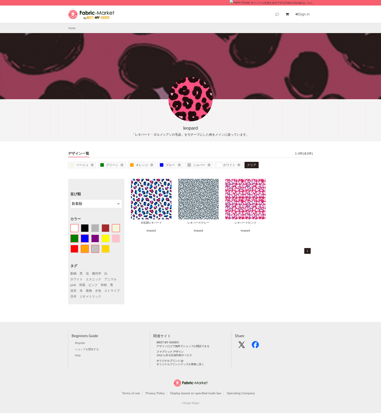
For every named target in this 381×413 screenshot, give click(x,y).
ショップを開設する (87, 349)
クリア (251, 165)
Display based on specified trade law (195, 393)
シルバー (199, 165)
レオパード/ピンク (245, 222)
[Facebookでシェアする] (255, 346)
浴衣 (73, 290)
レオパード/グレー (198, 222)
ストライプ (112, 290)
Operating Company (241, 393)
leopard (151, 230)
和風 (82, 285)
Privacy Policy (155, 393)
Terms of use (131, 393)
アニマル (110, 279)
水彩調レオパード (151, 222)
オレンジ (142, 165)
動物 (73, 273)
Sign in (304, 14)
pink (73, 285)
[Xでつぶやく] (241, 346)
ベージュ (82, 165)
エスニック (93, 279)
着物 (89, 290)
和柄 (104, 285)
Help (78, 355)
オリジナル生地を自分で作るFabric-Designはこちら (282, 2)
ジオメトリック (90, 296)
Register (80, 343)
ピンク (93, 285)
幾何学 (96, 273)
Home (72, 28)
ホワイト (229, 165)
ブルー (171, 165)
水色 (98, 290)
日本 (73, 296)
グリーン (112, 165)
